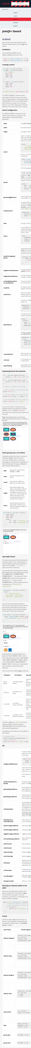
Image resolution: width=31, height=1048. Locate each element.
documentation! (20, 4)
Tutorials (15, 12)
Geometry (15, 25)
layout (11, 504)
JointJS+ (15, 19)
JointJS (15, 16)
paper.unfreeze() (26, 871)
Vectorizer (15, 22)
